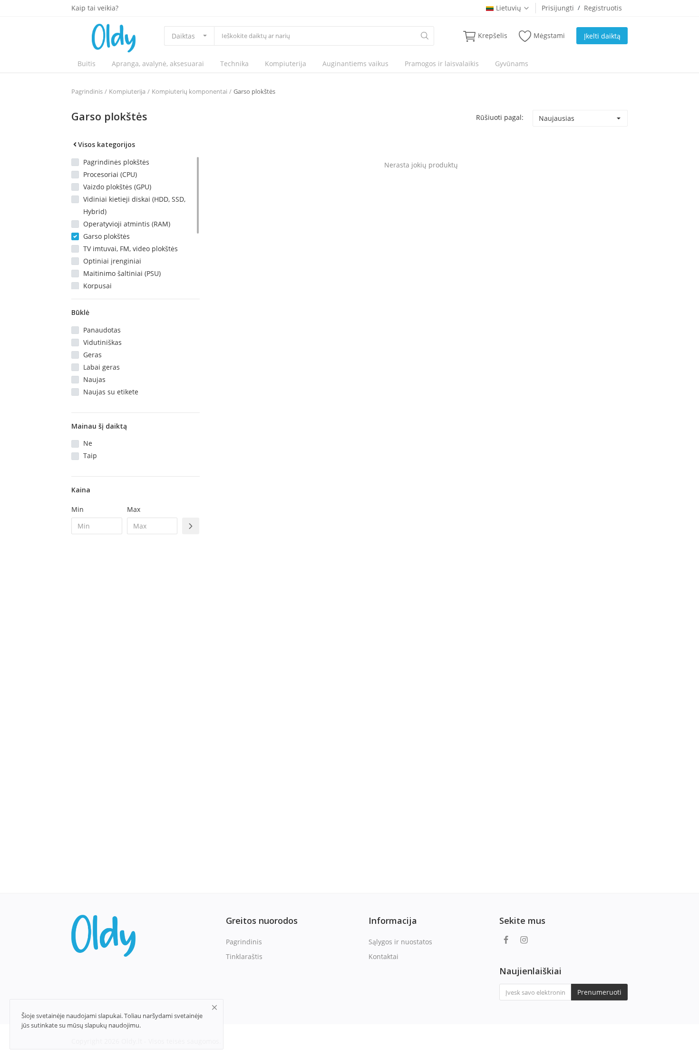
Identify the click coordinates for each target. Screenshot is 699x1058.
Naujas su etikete (110, 391)
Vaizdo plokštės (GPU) (117, 186)
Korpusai (97, 285)
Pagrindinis (87, 91)
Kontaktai (383, 956)
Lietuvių (508, 7)
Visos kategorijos (106, 144)
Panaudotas (102, 329)
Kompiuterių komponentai (189, 91)
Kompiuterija (285, 63)
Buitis (87, 63)
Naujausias (556, 118)
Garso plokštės (254, 91)
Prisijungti (558, 7)
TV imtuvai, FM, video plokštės (130, 248)
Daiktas (183, 35)
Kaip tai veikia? (94, 7)
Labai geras (101, 367)
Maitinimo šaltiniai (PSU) (122, 273)
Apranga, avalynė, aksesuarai (158, 63)
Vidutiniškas (102, 342)
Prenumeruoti (599, 992)
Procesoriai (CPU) (110, 174)
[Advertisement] (135, 696)
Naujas (94, 379)
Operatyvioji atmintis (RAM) (126, 223)
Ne (87, 443)
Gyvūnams (511, 63)
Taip (90, 455)
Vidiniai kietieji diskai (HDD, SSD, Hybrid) (134, 205)
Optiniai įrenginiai (112, 260)
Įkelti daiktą (602, 35)
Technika (234, 63)
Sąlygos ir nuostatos (400, 941)
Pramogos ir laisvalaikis (442, 63)
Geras (92, 354)
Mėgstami (549, 35)
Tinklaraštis (244, 956)
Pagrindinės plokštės (116, 162)
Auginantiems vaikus (355, 63)
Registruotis (603, 7)
